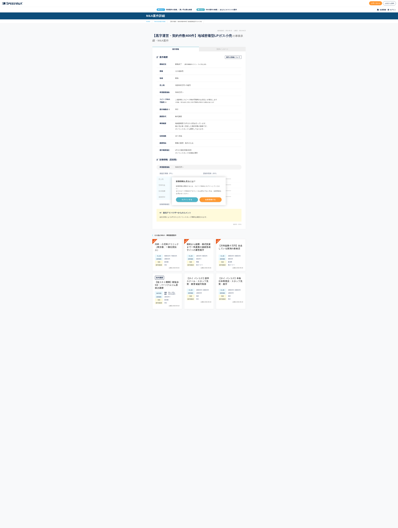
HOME (148, 21)
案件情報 (175, 49)
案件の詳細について (233, 57)
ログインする (187, 199)
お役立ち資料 (389, 3)
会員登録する (210, 199)
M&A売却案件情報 (159, 21)
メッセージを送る (189, 524)
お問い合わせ (375, 3)
